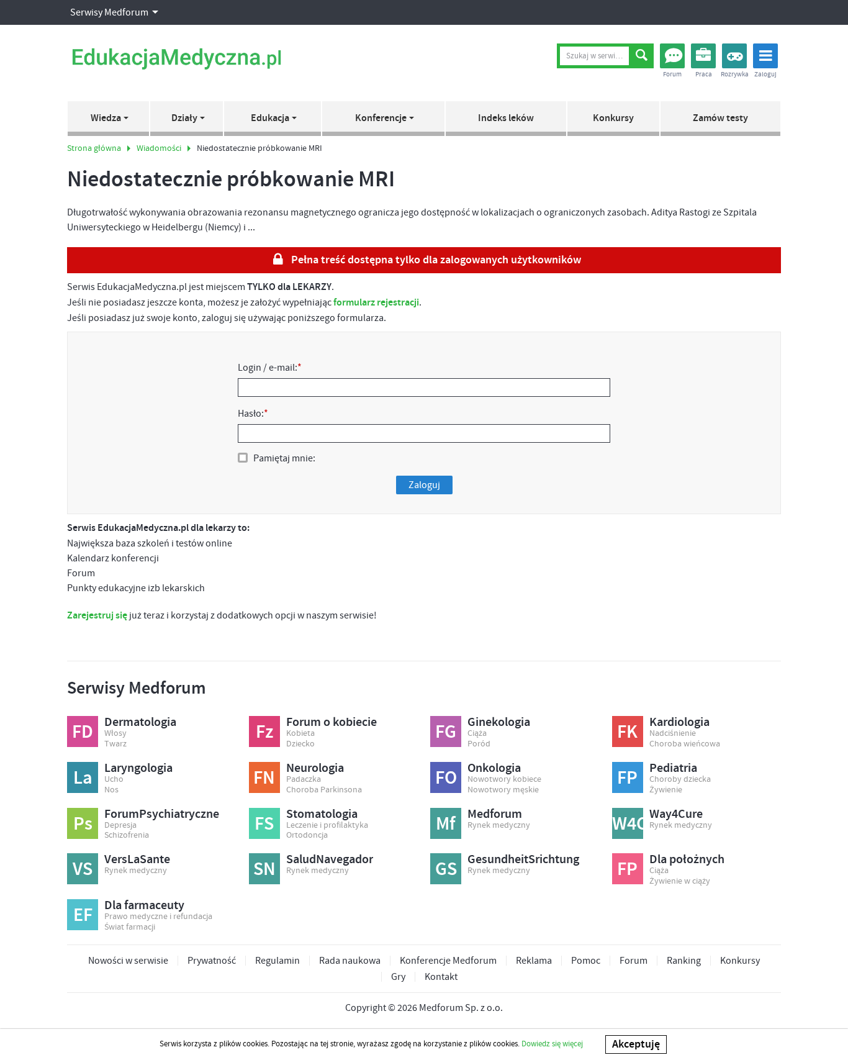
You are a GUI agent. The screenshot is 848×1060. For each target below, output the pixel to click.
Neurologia (315, 768)
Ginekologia (498, 722)
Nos (111, 790)
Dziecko (300, 744)
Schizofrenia (126, 835)
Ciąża (477, 733)
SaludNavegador (329, 859)
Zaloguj (424, 485)
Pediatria (673, 768)
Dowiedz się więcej (552, 1044)
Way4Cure (676, 814)
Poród (478, 744)
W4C (627, 824)
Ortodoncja (307, 835)
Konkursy (613, 118)
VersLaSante (137, 859)
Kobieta (300, 733)
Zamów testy (720, 118)
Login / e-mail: (270, 367)
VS (82, 869)
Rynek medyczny (498, 825)
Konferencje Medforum (448, 961)
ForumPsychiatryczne (161, 814)
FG (445, 732)
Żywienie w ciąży (679, 881)
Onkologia (494, 768)
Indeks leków (506, 118)
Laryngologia (138, 768)
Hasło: (253, 413)
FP (627, 778)
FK (627, 732)
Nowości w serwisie (128, 961)
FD (82, 732)
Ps (82, 824)
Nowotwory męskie (503, 790)
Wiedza (106, 118)
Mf (446, 824)
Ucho (114, 779)
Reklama (534, 961)
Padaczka (303, 779)
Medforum (494, 814)
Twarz (115, 744)
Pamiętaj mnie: (284, 458)
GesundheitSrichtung (523, 859)
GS (446, 869)
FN (264, 778)
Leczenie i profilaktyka (327, 825)
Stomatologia (322, 814)
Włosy (115, 733)
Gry (398, 977)
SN (264, 869)
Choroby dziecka (680, 779)
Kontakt (441, 977)
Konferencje (381, 118)
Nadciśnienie (672, 733)
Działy (184, 118)
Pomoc (585, 961)
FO (446, 778)
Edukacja (270, 118)
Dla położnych (686, 859)
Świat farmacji (129, 927)
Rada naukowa (350, 961)
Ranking (684, 961)
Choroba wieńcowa (684, 744)
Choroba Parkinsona (324, 790)
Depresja (120, 825)
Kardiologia (679, 722)
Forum (633, 961)
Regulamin (277, 961)
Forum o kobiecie (331, 722)
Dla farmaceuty (144, 905)
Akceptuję (636, 1044)
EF (82, 915)
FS (264, 824)
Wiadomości (159, 148)
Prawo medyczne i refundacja (158, 917)
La (82, 778)
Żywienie (665, 790)
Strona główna (94, 148)
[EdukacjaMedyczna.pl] (176, 59)
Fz (264, 732)
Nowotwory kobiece (504, 779)
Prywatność (211, 961)
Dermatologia (140, 722)
